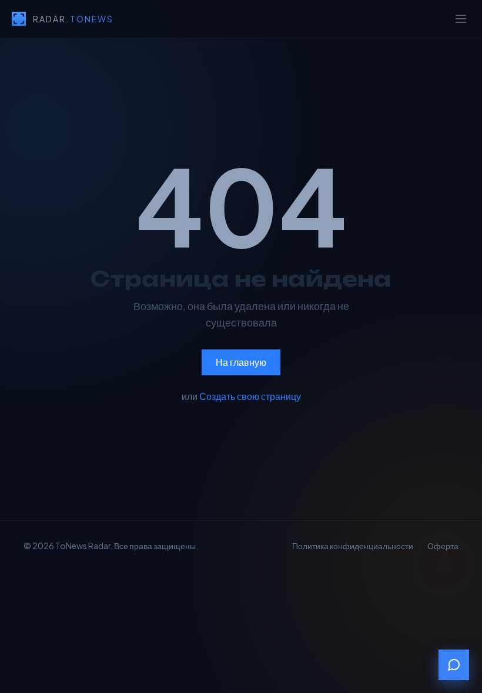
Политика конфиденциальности (352, 545)
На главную (241, 362)
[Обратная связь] (454, 665)
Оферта (442, 545)
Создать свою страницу (250, 396)
